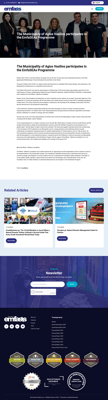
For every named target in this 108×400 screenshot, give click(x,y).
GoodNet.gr (24, 168)
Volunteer (33, 320)
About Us (33, 317)
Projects (33, 323)
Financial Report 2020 (57, 344)
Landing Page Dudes (72, 397)
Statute (54, 321)
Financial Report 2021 (57, 341)
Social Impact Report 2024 (59, 324)
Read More (11, 240)
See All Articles (96, 190)
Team (32, 326)
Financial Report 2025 (57, 330)
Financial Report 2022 (57, 339)
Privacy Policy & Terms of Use (59, 347)
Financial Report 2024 (57, 333)
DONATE (99, 9)
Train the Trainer (35, 328)
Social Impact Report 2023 (59, 327)
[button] (97, 2)
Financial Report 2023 (57, 336)
